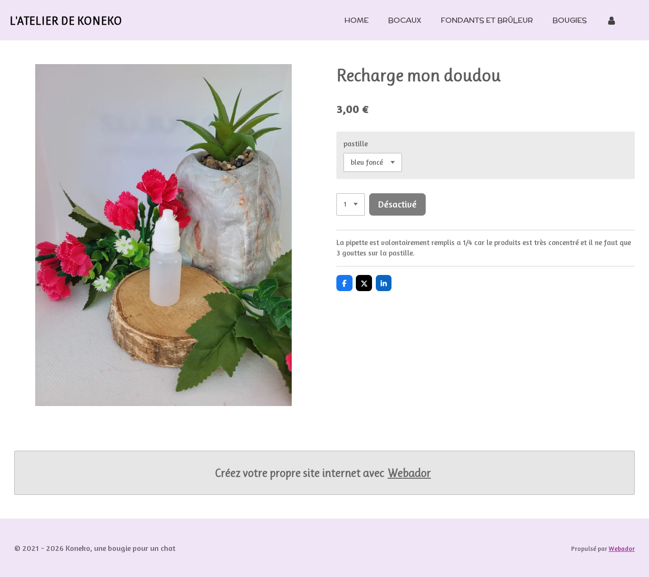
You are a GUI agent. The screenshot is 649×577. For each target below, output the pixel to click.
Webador (409, 473)
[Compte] (611, 20)
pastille (356, 143)
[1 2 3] (350, 204)
